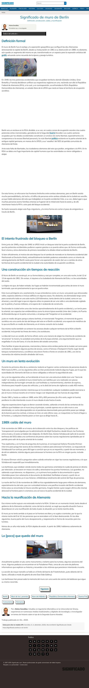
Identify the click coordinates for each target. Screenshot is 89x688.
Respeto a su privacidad (10, 665)
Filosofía (13, 8)
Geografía (58, 8)
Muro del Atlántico (39, 596)
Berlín (5, 596)
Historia (32, 8)
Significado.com (8, 3)
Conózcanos (24, 665)
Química (75, 8)
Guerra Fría (82, 596)
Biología (67, 8)
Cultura (40, 8)
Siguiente (44, 589)
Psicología (23, 8)
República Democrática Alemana (62, 596)
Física (82, 8)
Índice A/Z (4, 8)
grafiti (4, 55)
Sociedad (48, 8)
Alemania (19, 602)
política (55, 138)
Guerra (52, 133)
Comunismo (7, 602)
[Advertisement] (44, 110)
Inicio (3, 12)
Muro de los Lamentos (19, 596)
